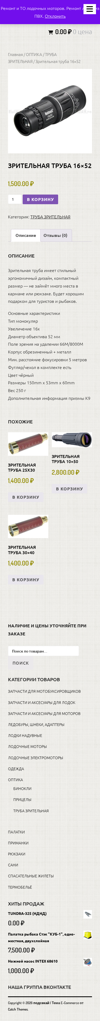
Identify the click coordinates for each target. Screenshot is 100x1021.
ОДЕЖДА (16, 768)
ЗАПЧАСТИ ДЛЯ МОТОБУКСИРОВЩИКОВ (44, 691)
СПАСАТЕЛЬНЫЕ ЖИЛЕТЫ (31, 875)
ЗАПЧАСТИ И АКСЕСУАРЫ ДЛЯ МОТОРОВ (44, 713)
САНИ (13, 864)
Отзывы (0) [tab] (55, 235)
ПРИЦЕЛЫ (22, 799)
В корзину (40, 199)
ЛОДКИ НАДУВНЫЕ (25, 735)
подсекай (41, 1003)
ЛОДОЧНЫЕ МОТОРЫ (27, 746)
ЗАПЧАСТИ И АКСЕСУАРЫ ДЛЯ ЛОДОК (41, 702)
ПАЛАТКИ (16, 831)
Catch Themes (18, 1009)
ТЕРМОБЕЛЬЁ (20, 887)
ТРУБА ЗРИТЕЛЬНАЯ (50, 216)
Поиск (21, 663)
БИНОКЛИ (22, 788)
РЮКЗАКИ (16, 853)
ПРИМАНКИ (18, 842)
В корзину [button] (25, 497)
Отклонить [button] (55, 16)
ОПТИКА (34, 54)
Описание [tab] (25, 235)
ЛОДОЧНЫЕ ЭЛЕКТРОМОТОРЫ (35, 757)
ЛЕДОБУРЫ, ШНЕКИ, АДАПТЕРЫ (36, 724)
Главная (15, 54)
